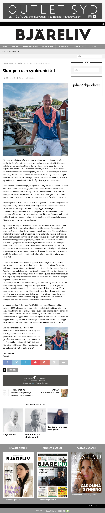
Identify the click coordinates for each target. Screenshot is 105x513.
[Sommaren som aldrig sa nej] (35, 420)
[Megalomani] (13, 420)
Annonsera (79, 47)
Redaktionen (48, 47)
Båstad (5, 47)
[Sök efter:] (89, 56)
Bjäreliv (21, 78)
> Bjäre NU (92, 47)
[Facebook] (98, 24)
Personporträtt (30, 47)
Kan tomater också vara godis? (57, 428)
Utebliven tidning (96, 506)
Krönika (15, 47)
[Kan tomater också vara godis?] (58, 416)
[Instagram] (103, 24)
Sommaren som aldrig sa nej (33, 435)
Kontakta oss (63, 47)
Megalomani (9, 434)
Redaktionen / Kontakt (11, 52)
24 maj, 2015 (10, 78)
